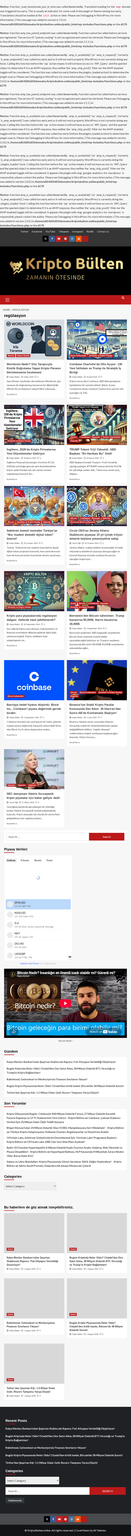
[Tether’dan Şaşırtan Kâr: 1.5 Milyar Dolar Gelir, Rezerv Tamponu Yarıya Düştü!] (34, 1364)
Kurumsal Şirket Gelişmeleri (82, 522)
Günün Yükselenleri (111, 437)
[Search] (123, 299)
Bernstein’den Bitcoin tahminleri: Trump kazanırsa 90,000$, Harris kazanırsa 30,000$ (96, 620)
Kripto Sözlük (23, 356)
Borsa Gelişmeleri (78, 356)
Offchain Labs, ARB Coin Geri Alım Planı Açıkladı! (56, 1141)
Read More (12, 394)
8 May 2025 (28, 377)
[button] (7, 299)
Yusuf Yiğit (76, 543)
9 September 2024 (94, 628)
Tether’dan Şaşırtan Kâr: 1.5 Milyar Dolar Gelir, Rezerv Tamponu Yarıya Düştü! (53, 1092)
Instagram (77, 231)
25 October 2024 (31, 543)
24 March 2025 (92, 458)
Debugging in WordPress (95, 15)
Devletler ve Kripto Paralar (100, 356)
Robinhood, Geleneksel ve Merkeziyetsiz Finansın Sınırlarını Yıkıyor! (47, 1079)
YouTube (50, 231)
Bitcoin (82, 603)
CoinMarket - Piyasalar (90, 437)
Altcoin (11, 356)
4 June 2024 (91, 717)
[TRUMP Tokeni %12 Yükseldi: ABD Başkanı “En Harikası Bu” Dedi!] (97, 425)
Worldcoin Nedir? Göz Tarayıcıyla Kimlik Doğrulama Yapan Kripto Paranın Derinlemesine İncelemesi (34, 368)
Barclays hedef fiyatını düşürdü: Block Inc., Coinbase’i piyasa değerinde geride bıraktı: (34, 709)
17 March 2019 (28, 802)
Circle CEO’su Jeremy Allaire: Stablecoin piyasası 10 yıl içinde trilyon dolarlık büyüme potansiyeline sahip (95, 534)
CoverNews (82, 1530)
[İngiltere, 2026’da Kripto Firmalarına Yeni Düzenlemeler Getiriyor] (34, 425)
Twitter (24, 231)
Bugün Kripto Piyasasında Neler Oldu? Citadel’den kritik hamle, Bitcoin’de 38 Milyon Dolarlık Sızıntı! (65, 1085)
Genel (10, 1249)
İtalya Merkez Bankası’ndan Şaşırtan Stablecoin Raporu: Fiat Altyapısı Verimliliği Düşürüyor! (61, 1061)
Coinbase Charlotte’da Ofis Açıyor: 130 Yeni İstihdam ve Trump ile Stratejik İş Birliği (95, 368)
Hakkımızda (15, 1500)
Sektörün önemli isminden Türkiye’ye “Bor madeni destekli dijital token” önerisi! (32, 534)
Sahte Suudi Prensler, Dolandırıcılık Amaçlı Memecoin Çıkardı (55, 1165)
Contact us (103, 231)
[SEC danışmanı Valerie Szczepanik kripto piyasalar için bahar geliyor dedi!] (34, 769)
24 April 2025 (91, 377)
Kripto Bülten (14, 377)
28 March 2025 (30, 458)
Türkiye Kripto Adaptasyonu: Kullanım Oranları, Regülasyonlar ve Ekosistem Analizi (59, 1131)
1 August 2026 (30, 1269)
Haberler (74, 441)
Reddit (90, 231)
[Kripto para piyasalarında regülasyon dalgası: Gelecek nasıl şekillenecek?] (34, 591)
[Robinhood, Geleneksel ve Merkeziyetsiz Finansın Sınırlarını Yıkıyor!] (34, 1298)
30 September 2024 (32, 624)
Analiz (73, 603)
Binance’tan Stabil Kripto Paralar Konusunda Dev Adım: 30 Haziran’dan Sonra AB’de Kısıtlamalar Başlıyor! (95, 709)
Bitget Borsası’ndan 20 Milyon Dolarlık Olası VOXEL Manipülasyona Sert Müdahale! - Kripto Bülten (65, 1127)
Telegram (64, 231)
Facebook (37, 231)
